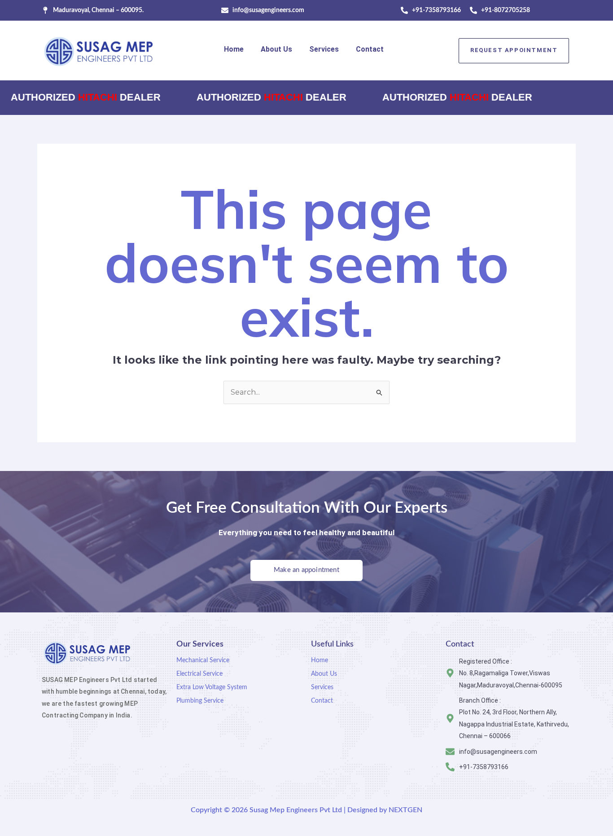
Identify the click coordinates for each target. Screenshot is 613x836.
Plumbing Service (199, 701)
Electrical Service (199, 674)
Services (324, 49)
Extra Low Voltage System (211, 687)
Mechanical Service (202, 660)
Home (234, 49)
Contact (370, 49)
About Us (276, 49)
